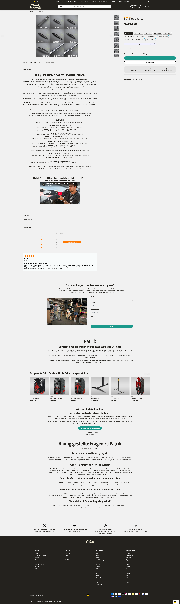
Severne (98, 564)
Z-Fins (97, 575)
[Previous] (2, 36)
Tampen (128, 571)
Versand (137, 27)
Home (31, 11)
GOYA (97, 573)
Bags (127, 580)
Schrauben (128, 577)
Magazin (67, 555)
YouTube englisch (69, 562)
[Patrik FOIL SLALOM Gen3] (59, 386)
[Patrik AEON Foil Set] (100, 386)
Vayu (97, 580)
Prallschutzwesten (130, 568)
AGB (36, 571)
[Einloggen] (145, 6)
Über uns (67, 553)
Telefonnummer (95, 309)
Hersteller (41, 63)
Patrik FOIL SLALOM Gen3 (56, 398)
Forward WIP (99, 584)
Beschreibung (32, 63)
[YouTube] (149, 1)
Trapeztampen (129, 555)
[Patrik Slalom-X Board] (140, 386)
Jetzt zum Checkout (150, 62)
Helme (127, 562)
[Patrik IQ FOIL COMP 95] (39, 386)
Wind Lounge (41, 595)
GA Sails (98, 562)
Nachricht (94, 316)
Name (92, 296)
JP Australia (99, 568)
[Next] (111, 36)
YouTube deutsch (69, 560)
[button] (48, 237)
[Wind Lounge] (35, 6)
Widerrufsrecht (39, 562)
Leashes (128, 566)
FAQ (66, 557)
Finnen (127, 564)
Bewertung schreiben (72, 242)
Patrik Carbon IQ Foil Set (117, 398)
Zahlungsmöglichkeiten (40, 555)
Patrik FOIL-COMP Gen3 (76, 398)
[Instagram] (147, 1)
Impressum (37, 566)
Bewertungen (50, 63)
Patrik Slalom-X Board (136, 398)
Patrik (97, 557)
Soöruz (97, 586)
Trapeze (128, 573)
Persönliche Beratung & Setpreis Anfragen (137, 54)
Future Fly (98, 553)
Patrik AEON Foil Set (95, 398)
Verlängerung (129, 557)
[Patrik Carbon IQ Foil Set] (120, 386)
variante (126, 30)
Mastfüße (128, 553)
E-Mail (93, 303)
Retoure (37, 560)
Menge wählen (128, 47)
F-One (97, 582)
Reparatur (128, 560)
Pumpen (128, 575)
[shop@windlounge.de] (135, 6)
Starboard (98, 577)
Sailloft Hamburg (100, 560)
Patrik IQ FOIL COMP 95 (35, 398)
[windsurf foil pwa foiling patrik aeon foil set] (56, 36)
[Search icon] (109, 6)
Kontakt (37, 553)
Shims (127, 582)
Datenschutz (38, 568)
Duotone (98, 571)
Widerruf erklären (39, 564)
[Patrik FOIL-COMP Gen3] (80, 386)
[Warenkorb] (148, 6)
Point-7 (97, 555)
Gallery (25, 63)
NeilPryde (98, 566)
